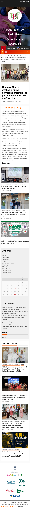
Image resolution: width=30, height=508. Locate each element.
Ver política (20, 506)
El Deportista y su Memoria (8, 267)
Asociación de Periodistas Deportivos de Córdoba (12, 84)
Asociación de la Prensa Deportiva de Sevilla (11, 364)
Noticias (23, 184)
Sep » (17, 299)
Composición (5, 259)
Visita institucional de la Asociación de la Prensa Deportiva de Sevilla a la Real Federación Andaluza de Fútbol (14, 369)
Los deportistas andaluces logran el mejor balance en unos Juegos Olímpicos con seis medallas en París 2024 (14, 317)
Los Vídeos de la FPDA (8, 263)
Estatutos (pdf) (5, 257)
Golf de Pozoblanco (7, 269)
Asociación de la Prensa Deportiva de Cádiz (11, 449)
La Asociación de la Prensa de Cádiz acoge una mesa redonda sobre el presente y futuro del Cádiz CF (13, 454)
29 (15, 294)
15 (15, 288)
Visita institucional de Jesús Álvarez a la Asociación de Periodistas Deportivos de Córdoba (13, 215)
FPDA (4, 101)
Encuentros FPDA (6, 270)
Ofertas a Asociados (7, 272)
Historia (4, 255)
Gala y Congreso (6, 265)
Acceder (4, 337)
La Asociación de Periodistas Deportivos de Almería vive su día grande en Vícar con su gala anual (14, 397)
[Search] (28, 52)
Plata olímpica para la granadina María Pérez (13, 321)
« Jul (13, 299)
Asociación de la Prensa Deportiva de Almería (11, 421)
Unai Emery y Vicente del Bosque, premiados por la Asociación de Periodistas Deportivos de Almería (12, 426)
